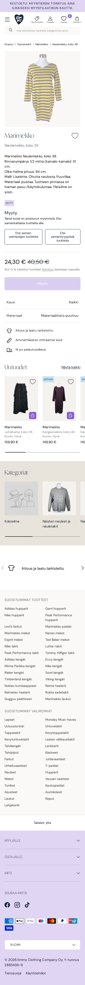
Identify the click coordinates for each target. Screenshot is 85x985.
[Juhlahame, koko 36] (21, 398)
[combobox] (42, 31)
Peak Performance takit (22, 653)
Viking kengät (55, 679)
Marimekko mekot (17, 633)
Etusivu (9, 44)
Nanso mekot (54, 633)
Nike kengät (53, 666)
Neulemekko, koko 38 (65, 44)
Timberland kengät (18, 679)
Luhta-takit (53, 646)
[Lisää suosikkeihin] (75, 135)
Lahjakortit (12, 805)
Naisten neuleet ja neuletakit (56, 524)
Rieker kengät (14, 673)
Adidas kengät (15, 659)
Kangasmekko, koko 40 (59, 432)
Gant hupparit (55, 608)
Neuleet (10, 772)
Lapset (10, 720)
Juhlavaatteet (55, 759)
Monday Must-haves (60, 720)
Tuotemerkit (24, 44)
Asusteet (11, 792)
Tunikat (10, 785)
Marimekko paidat (58, 626)
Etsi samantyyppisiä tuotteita (62, 237)
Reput (49, 799)
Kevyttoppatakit (57, 733)
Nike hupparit (14, 615)
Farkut (9, 759)
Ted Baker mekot (57, 640)
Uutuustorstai (14, 726)
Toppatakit (12, 733)
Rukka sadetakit (56, 692)
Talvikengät (13, 746)
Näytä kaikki (70, 367)
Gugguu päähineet (18, 699)
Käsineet (51, 752)
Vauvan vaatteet (57, 779)
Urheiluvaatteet (16, 766)
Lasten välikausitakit (60, 739)
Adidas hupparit (16, 608)
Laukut (9, 799)
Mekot (9, 779)
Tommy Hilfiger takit (59, 653)
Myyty (42, 283)
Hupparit (51, 772)
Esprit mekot (14, 640)
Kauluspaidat (54, 785)
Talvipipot (12, 752)
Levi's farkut (13, 626)
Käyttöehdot (36, 973)
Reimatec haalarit (17, 692)
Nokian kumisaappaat (20, 686)
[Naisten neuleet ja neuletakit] (59, 498)
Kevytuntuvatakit (17, 739)
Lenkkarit (51, 746)
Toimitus (47, 269)
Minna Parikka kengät (20, 666)
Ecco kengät (54, 659)
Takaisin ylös (42, 823)
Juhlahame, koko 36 (18, 432)
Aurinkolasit (53, 792)
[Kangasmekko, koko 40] (59, 398)
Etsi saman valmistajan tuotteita (23, 235)
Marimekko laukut (58, 699)
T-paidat (51, 766)
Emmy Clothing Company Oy (40, 960)
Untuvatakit (53, 726)
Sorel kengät (54, 673)
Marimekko (41, 44)
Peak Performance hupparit (58, 617)
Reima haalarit (55, 686)
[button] (77, 19)
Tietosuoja (13, 973)
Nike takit (11, 646)
